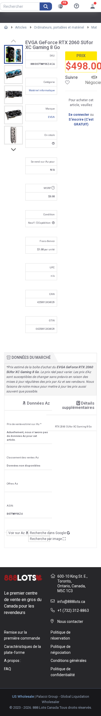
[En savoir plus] (76, 6)
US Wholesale (23, 696)
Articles (21, 27)
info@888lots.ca (71, 601)
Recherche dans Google (40, 533)
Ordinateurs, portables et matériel (59, 27)
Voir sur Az (17, 533)
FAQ (7, 669)
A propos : (12, 660)
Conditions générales (68, 660)
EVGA (51, 116)
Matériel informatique (42, 90)
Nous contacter (70, 621)
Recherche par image (40, 539)
